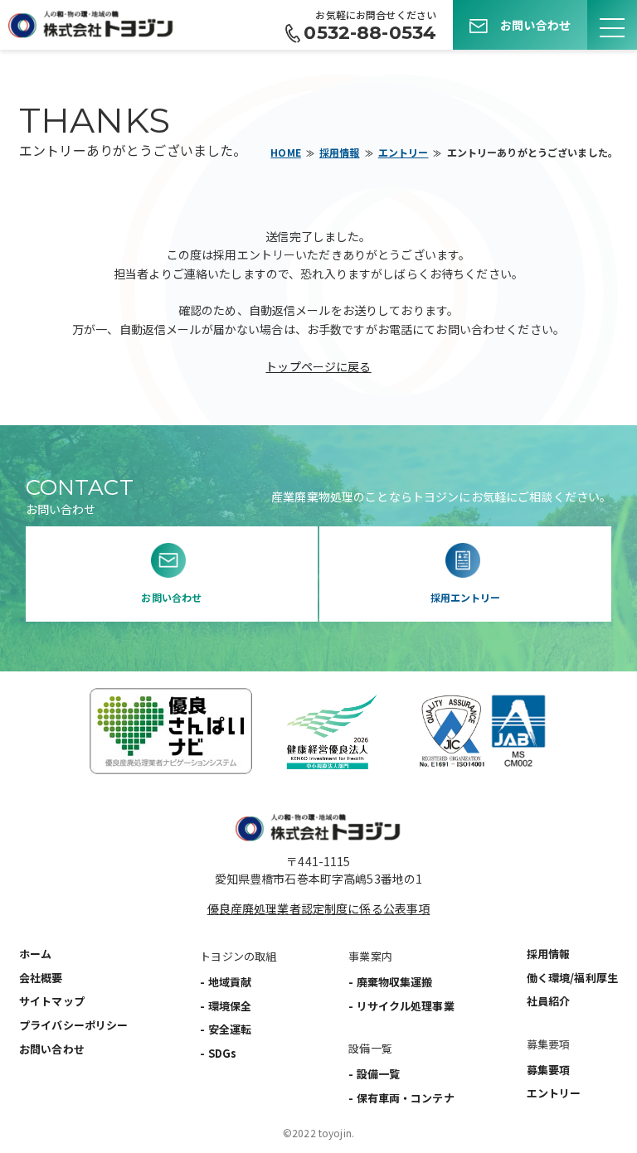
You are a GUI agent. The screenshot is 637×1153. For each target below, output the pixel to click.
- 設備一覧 (374, 1074)
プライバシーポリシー (73, 1025)
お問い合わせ (535, 25)
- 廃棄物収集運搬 (390, 982)
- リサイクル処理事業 (401, 1006)
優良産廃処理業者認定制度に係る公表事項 (318, 908)
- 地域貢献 (225, 982)
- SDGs (218, 1053)
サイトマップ (52, 1001)
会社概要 (41, 978)
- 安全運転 (225, 1029)
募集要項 (549, 1070)
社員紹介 (549, 1001)
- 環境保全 (225, 1006)
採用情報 (339, 152)
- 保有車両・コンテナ (401, 1098)
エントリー (403, 152)
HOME (285, 152)
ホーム (35, 954)
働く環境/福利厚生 (572, 978)
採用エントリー (465, 597)
